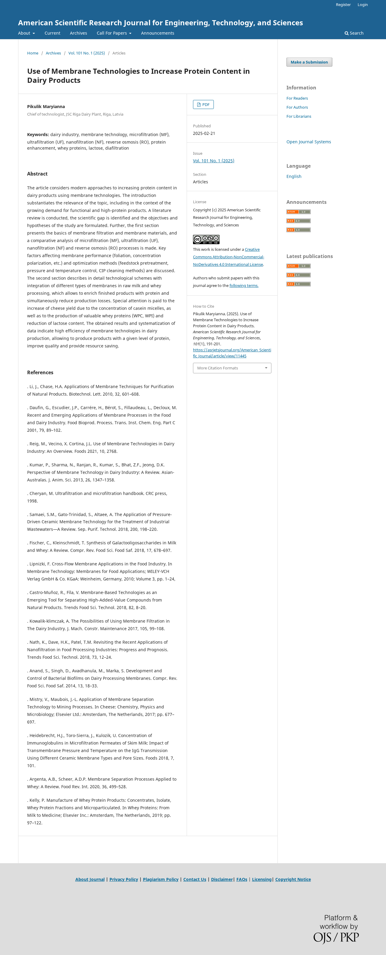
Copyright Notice (293, 879)
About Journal (90, 879)
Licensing (262, 879)
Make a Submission (309, 62)
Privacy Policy (123, 879)
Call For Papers (112, 33)
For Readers (297, 98)
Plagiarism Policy (161, 879)
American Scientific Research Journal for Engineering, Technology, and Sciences (160, 22)
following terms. (243, 285)
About (24, 33)
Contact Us (194, 879)
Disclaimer (222, 879)
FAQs (241, 879)
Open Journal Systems (308, 142)
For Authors (297, 107)
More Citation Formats (217, 368)
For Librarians (298, 116)
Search (356, 33)
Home (32, 53)
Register (343, 4)
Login (363, 4)
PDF (205, 104)
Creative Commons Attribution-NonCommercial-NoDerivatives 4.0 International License (228, 257)
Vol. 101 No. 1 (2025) (86, 53)
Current (52, 33)
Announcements (157, 33)
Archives (78, 33)
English (294, 176)
